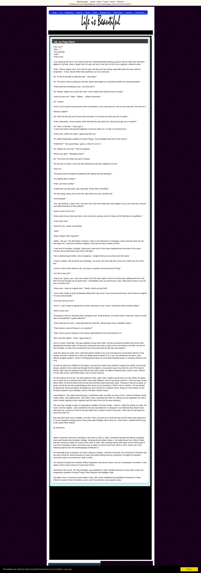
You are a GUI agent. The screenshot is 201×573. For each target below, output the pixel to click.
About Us (129, 12)
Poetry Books (117, 12)
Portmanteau (69, 12)
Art (61, 12)
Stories (88, 12)
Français (106, 2)
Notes (95, 12)
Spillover (79, 12)
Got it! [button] (189, 569)
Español (92, 2)
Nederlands (120, 2)
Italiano (99, 2)
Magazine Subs (105, 12)
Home (54, 12)
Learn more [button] (67, 569)
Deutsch (112, 2)
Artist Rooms (139, 12)
